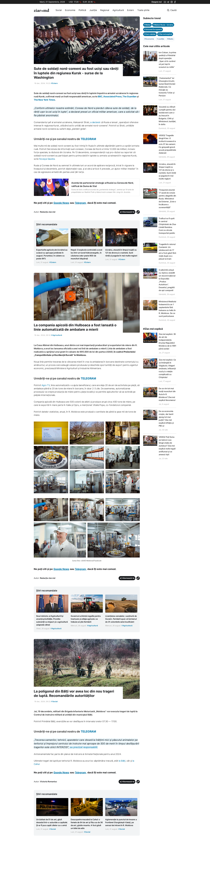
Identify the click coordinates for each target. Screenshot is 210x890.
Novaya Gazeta (47, 159)
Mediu (170, 39)
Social (59, 10)
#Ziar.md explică (153, 328)
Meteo (147, 25)
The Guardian (129, 96)
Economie (70, 10)
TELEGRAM (88, 139)
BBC (100, 96)
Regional (104, 10)
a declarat (95, 122)
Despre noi (157, 2)
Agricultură (118, 10)
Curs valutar (150, 34)
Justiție (93, 10)
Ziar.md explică (165, 34)
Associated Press (112, 96)
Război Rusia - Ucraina (163, 25)
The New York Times (44, 100)
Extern (130, 10)
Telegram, (81, 202)
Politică (82, 10)
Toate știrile (143, 10)
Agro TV (46, 385)
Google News (61, 202)
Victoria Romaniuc (48, 781)
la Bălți (122, 761)
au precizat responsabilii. (84, 747)
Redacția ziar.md (47, 212)
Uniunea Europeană (153, 29)
